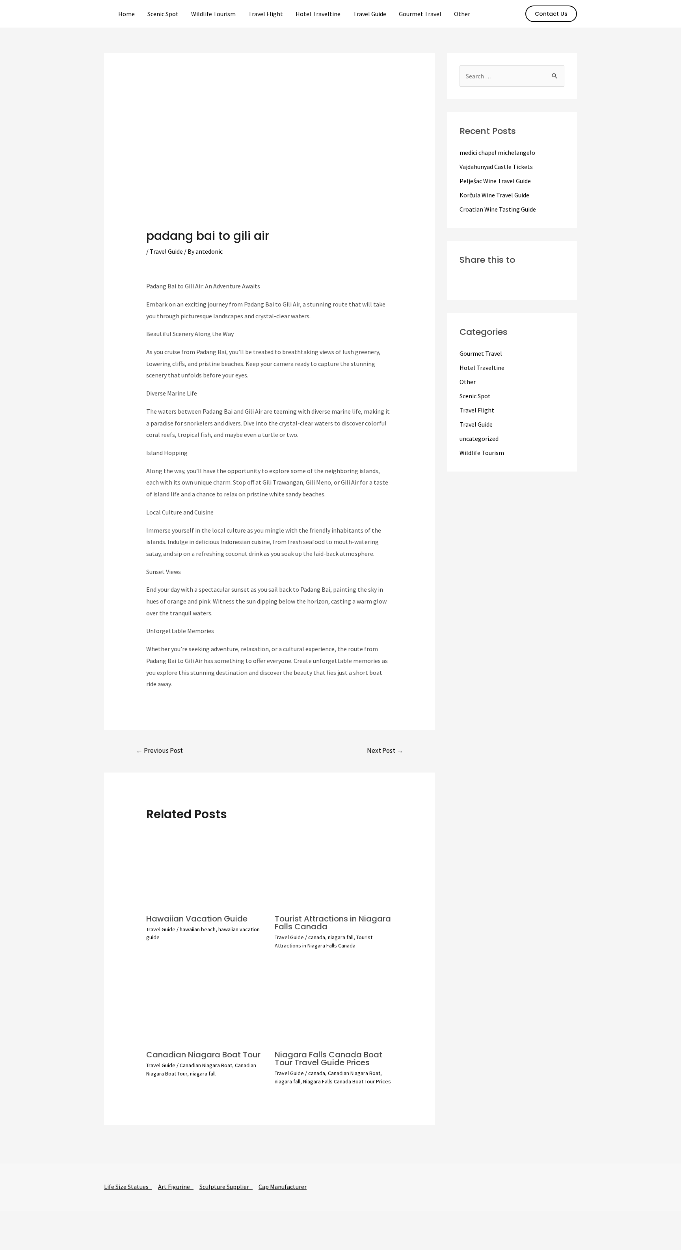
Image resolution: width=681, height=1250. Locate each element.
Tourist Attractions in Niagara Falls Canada (333, 922)
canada (316, 937)
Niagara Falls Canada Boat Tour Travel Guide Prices (328, 1058)
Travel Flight (265, 14)
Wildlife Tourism (213, 14)
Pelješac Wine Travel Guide (495, 181)
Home (126, 14)
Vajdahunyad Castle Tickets (496, 167)
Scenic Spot (163, 14)
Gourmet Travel (420, 14)
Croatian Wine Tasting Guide (498, 209)
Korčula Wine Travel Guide (494, 195)
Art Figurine (176, 1187)
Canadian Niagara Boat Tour (203, 1054)
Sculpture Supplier (226, 1187)
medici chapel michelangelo (497, 152)
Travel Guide (369, 14)
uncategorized (479, 438)
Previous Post (159, 750)
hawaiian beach (198, 929)
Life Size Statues (128, 1187)
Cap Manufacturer (283, 1187)
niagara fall (341, 937)
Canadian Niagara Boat (206, 1065)
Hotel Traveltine (318, 14)
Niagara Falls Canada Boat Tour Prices (347, 1081)
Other (462, 14)
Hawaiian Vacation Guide (196, 918)
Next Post (385, 750)
